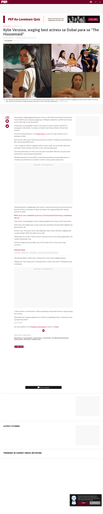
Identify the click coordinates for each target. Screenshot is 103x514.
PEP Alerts (7, 26)
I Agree (83, 502)
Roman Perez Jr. (41, 134)
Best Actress (25, 252)
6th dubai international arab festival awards (48, 252)
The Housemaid (33, 252)
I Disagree (95, 502)
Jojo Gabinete (8, 40)
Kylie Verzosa (28, 117)
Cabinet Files (16, 26)
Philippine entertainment (39, 327)
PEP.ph (57, 327)
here (92, 499)
